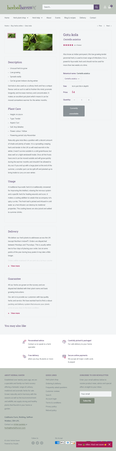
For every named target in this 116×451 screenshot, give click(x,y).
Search (48, 395)
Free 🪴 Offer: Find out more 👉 (92, 444)
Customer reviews (53, 391)
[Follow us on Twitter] (37, 442)
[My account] (105, 7)
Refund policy (51, 410)
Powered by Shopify (11, 443)
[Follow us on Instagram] (41, 442)
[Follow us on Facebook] (33, 442)
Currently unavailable (73, 111)
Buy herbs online (17, 25)
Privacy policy (51, 406)
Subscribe (87, 400)
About (48, 17)
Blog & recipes (70, 17)
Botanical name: (76, 73)
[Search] (96, 7)
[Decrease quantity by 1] (74, 100)
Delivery (83, 17)
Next (108, 25)
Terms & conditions (53, 402)
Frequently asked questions (56, 387)
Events (57, 17)
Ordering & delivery (53, 383)
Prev (100, 25)
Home (7, 17)
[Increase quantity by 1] (88, 100)
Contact (93, 17)
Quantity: (67, 99)
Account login (51, 398)
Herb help (36, 17)
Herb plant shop (19, 17)
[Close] (109, 444)
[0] (109, 7)
